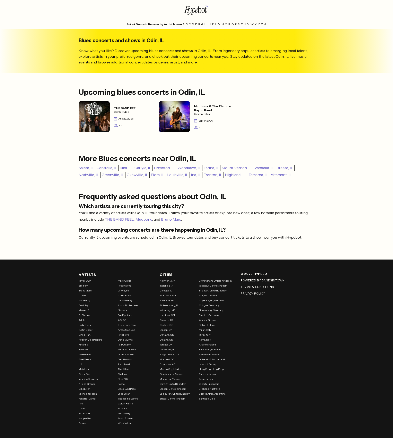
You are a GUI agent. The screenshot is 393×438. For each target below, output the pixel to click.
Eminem (83, 285)
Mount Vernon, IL (237, 168)
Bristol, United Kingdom (172, 398)
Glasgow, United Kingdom (213, 285)
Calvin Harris (125, 403)
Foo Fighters (124, 315)
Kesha (121, 383)
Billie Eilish (84, 388)
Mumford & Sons (127, 349)
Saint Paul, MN (168, 295)
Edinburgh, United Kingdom (175, 393)
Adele (82, 320)
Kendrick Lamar (87, 398)
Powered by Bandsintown (263, 280)
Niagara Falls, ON (169, 354)
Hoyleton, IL (164, 168)
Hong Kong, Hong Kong (211, 369)
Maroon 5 (84, 310)
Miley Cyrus (124, 280)
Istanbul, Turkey (208, 364)
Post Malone (124, 285)
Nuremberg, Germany (211, 310)
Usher (82, 408)
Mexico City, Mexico (170, 369)
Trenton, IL (213, 175)
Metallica (84, 369)
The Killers (123, 369)
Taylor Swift (85, 280)
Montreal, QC (167, 359)
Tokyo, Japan (206, 378)
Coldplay (83, 305)
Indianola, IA (166, 285)
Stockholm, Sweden (209, 354)
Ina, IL (196, 175)
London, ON (166, 329)
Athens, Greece (207, 320)
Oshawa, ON (167, 334)
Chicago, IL (166, 290)
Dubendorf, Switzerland (212, 359)
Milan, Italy (205, 329)
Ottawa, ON (166, 339)
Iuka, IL (126, 168)
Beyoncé (83, 349)
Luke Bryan (124, 393)
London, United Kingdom (173, 388)
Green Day (84, 374)
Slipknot (122, 408)
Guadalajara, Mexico (171, 374)
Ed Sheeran (85, 315)
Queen (82, 423)
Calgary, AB (166, 320)
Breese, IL (285, 168)
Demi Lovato (124, 359)
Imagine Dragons (88, 378)
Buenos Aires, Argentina (212, 393)
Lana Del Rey (125, 300)
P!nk (81, 403)
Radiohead (124, 364)
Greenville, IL (113, 175)
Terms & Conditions (257, 287)
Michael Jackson (88, 393)
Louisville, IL (177, 175)
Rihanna (83, 344)
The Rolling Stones (128, 398)
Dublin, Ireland (207, 324)
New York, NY (167, 280)
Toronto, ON (166, 344)
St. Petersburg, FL (169, 305)
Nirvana (122, 310)
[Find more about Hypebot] (196, 10)
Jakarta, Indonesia (209, 383)
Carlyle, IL (142, 168)
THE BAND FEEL (119, 219)
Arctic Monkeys (126, 329)
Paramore (84, 413)
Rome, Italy (205, 339)
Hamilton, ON (167, 315)
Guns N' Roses (126, 354)
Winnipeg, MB (167, 310)
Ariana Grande (87, 383)
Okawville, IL (137, 175)
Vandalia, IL (264, 168)
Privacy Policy (253, 293)
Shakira (122, 374)
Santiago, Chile (207, 398)
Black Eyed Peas (127, 388)
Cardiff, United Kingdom (173, 383)
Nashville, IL (89, 175)
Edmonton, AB (167, 364)
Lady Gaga (85, 324)
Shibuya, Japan (207, 374)
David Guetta (125, 339)
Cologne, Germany (209, 305)
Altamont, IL (281, 175)
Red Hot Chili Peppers (90, 339)
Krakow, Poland (207, 344)
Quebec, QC (166, 324)
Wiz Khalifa (124, 423)
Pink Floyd (123, 334)
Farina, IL (211, 168)
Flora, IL (158, 175)
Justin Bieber (86, 329)
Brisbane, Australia (209, 388)
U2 (80, 364)
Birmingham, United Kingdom (215, 280)
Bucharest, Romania (210, 349)
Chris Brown (124, 295)
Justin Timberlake (128, 305)
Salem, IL (86, 168)
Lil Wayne (123, 290)
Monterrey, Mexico (170, 378)
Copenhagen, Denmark (212, 300)
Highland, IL (235, 175)
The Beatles (85, 354)
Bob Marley (124, 413)
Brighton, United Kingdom (213, 290)
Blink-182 (123, 378)
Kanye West (85, 418)
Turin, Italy (204, 334)
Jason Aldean (125, 418)
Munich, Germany (209, 315)
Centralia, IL (107, 168)
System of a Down (127, 324)
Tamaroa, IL (258, 175)
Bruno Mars (171, 219)
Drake (82, 295)
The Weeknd (85, 359)
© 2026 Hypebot (255, 274)
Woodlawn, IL (189, 168)
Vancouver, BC (168, 349)
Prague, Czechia (208, 295)
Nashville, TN (167, 300)
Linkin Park (85, 334)
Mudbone (144, 219)
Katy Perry (84, 300)
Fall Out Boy (124, 344)
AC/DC (122, 320)
